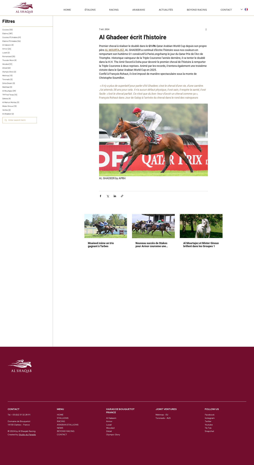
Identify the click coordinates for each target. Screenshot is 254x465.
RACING (61, 421)
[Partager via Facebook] (100, 196)
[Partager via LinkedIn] (114, 196)
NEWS (60, 428)
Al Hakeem (111, 418)
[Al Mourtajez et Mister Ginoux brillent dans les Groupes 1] (201, 226)
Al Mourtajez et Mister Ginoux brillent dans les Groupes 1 (201, 245)
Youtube (209, 424)
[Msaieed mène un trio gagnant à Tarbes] (105, 226)
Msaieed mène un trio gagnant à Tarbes (101, 245)
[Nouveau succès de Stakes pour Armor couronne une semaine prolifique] (153, 226)
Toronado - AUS (163, 418)
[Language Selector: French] (244, 9)
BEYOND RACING (65, 431)
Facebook (209, 414)
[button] (85, 10)
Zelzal (109, 431)
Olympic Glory (113, 434)
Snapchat (209, 431)
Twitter (208, 421)
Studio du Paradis (27, 434)
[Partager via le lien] (122, 196)
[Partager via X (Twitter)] (107, 196)
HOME (60, 414)
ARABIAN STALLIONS (67, 424)
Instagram (210, 418)
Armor (109, 421)
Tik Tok (208, 428)
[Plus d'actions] (206, 29)
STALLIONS (62, 418)
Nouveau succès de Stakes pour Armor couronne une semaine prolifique (151, 245)
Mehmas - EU (162, 414)
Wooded (110, 428)
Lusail (109, 424)
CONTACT (62, 434)
